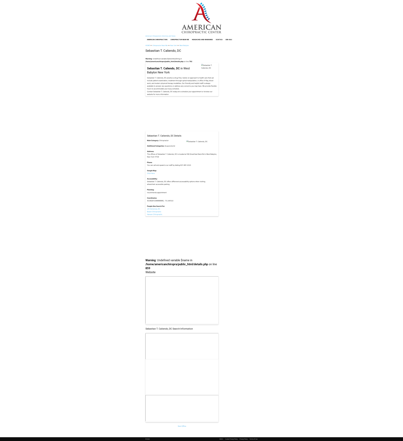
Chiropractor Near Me (159, 45)
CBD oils (228, 40)
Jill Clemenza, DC (153, 209)
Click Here (151, 173)
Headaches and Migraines (202, 40)
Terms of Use (254, 439)
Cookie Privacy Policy (231, 439)
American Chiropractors (157, 40)
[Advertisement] (182, 113)
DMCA (221, 439)
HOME (147, 45)
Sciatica (219, 40)
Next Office (182, 426)
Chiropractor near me (179, 40)
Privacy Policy (244, 439)
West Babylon (184, 45)
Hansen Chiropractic (154, 214)
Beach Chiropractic (154, 212)
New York (173, 45)
